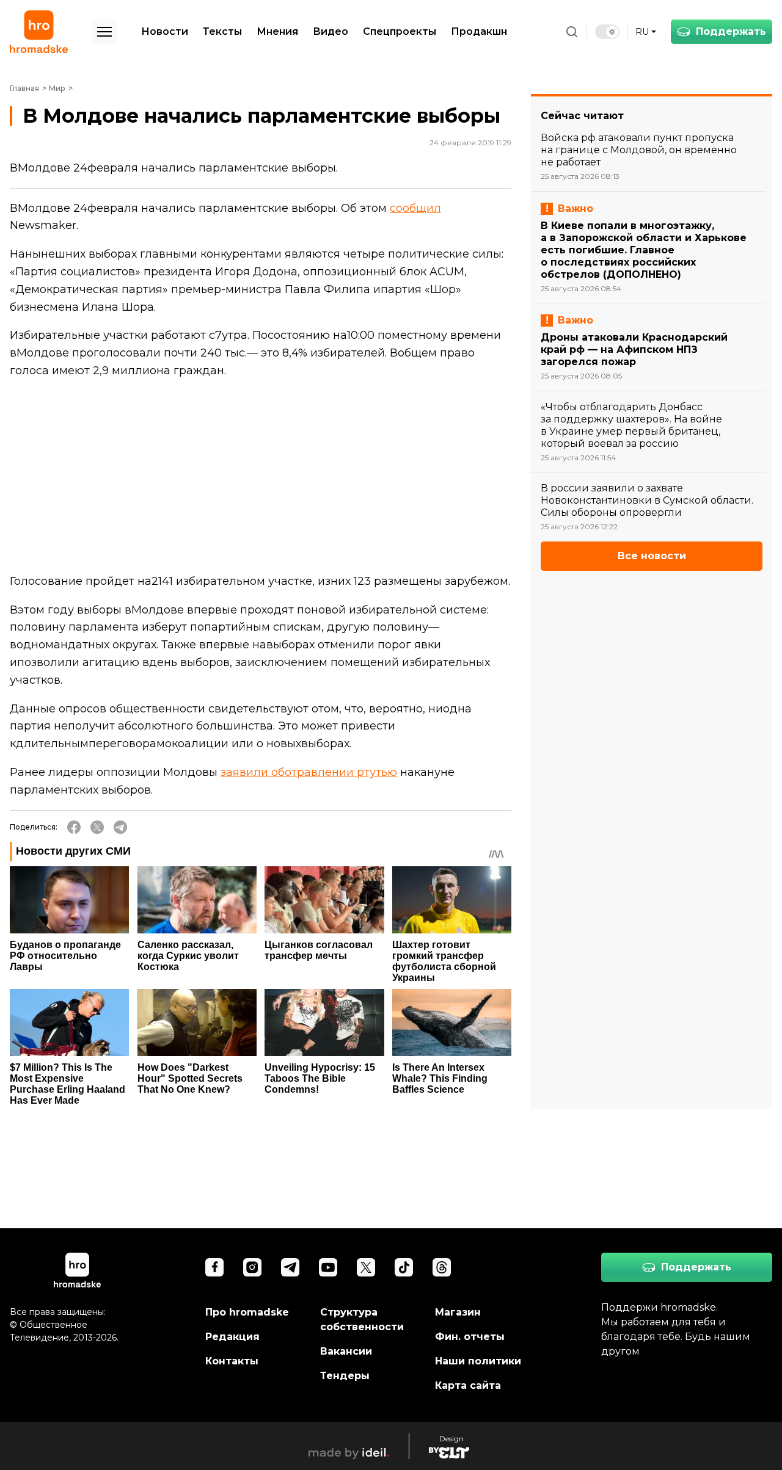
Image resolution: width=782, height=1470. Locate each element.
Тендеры (345, 1375)
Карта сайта (468, 1385)
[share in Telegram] (120, 827)
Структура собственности (362, 1319)
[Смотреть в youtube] (328, 1267)
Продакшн (479, 31)
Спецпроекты (399, 31)
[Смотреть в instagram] (252, 1267)
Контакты (231, 1361)
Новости (164, 31)
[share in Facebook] (74, 827)
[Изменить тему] (607, 31)
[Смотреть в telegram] (290, 1267)
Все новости (652, 556)
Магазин (458, 1312)
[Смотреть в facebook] (214, 1267)
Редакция (232, 1336)
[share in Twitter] (97, 827)
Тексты (222, 31)
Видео (330, 31)
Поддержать (731, 31)
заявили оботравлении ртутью (309, 772)
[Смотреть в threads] (442, 1267)
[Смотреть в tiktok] (404, 1267)
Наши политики (478, 1361)
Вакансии (346, 1351)
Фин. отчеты (470, 1336)
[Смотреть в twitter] (366, 1267)
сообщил (415, 208)
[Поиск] (572, 32)
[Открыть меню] (104, 32)
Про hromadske (247, 1312)
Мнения (277, 31)
